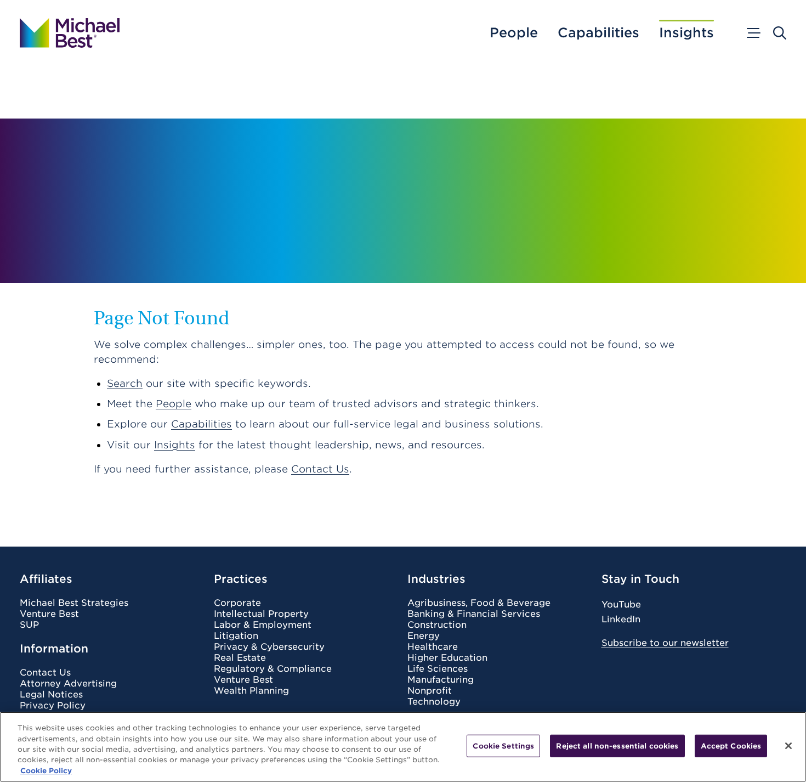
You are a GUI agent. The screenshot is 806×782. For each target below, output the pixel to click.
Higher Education (447, 658)
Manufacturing (440, 680)
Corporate (237, 603)
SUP (29, 625)
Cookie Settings (503, 746)
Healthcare (432, 647)
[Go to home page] (70, 33)
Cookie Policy (46, 771)
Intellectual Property (261, 614)
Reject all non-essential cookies (617, 746)
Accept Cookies (731, 746)
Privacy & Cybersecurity (269, 647)
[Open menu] (753, 33)
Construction (437, 625)
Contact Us (320, 469)
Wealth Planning (251, 691)
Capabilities (598, 33)
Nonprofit (429, 691)
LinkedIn (620, 619)
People (514, 33)
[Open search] (779, 33)
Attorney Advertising (68, 683)
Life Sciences (437, 669)
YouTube (621, 604)
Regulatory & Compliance (273, 669)
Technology (434, 701)
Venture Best (49, 614)
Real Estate (240, 658)
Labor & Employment (262, 625)
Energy (423, 636)
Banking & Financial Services (473, 614)
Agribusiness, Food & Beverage (478, 603)
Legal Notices (51, 694)
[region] (403, 747)
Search (125, 383)
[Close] (788, 746)
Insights (686, 33)
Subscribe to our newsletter (665, 643)
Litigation (236, 636)
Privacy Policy (53, 705)
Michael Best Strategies (74, 603)
